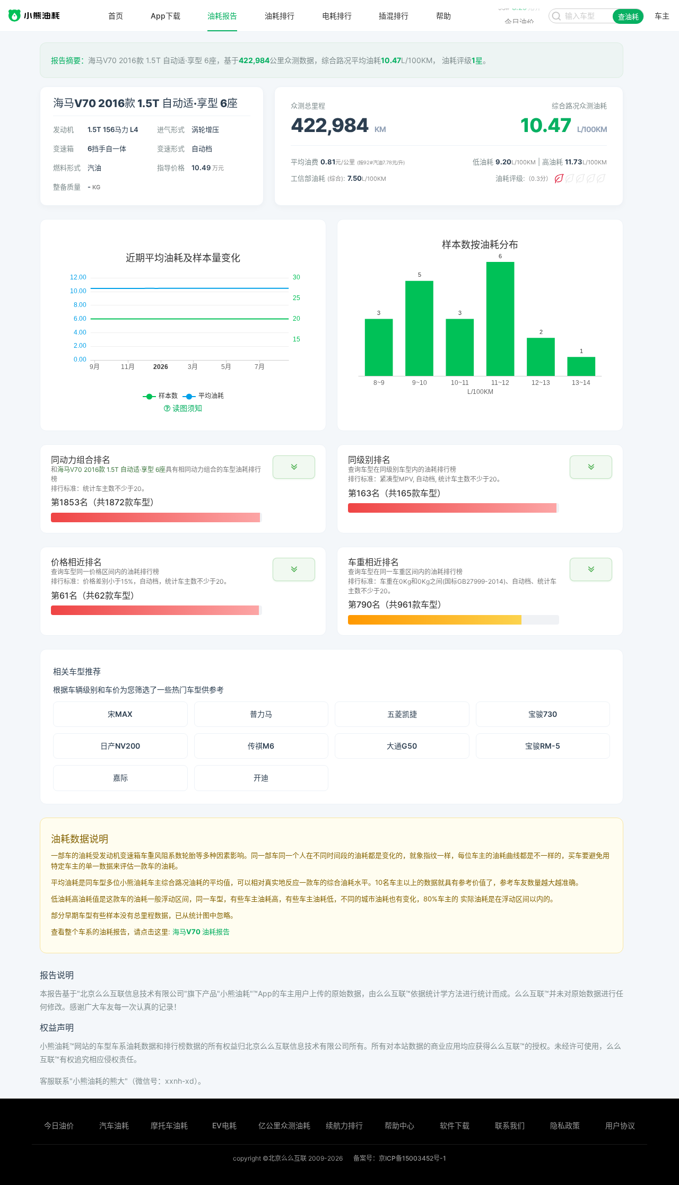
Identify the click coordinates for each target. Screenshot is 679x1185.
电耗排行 (337, 16)
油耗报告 (222, 16)
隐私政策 (565, 1125)
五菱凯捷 (402, 713)
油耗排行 (279, 16)
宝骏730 (542, 713)
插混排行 (393, 16)
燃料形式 (67, 167)
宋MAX (120, 713)
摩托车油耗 (169, 1125)
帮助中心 (399, 1125)
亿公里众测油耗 (284, 1125)
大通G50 (402, 745)
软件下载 (454, 1125)
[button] (294, 467)
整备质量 (67, 186)
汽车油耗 (114, 1125)
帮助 (443, 16)
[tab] (183, 489)
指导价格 (171, 167)
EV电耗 (224, 1125)
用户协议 (620, 1125)
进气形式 (171, 129)
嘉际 (120, 777)
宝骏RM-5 (542, 745)
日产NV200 (120, 745)
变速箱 (63, 148)
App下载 (165, 16)
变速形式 (171, 148)
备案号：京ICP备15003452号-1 (399, 1158)
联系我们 (510, 1125)
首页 (115, 16)
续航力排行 (344, 1125)
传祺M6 (261, 745)
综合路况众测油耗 (579, 105)
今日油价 (59, 1125)
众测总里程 (308, 105)
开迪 (261, 777)
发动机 (63, 129)
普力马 (261, 713)
